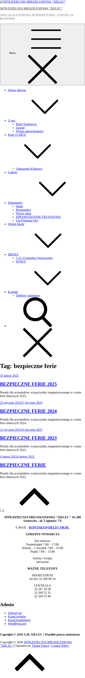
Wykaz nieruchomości (29, 131)
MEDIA (13, 254)
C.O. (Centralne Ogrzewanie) (34, 258)
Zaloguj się (15, 613)
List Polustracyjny (27, 220)
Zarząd (20, 127)
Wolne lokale (16, 224)
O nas (11, 120)
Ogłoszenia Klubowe (29, 168)
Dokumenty (15, 202)
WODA (21, 261)
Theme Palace (40, 645)
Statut (19, 206)
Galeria (12, 172)
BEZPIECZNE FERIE (23, 465)
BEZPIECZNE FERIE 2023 (28, 437)
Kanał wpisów (17, 616)
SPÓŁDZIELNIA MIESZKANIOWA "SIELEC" (31, 8)
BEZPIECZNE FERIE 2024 (28, 411)
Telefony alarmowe (28, 295)
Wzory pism (23, 213)
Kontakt (13, 292)
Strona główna (17, 90)
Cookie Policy (60, 645)
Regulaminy (23, 209)
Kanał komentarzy (19, 620)
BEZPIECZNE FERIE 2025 (28, 384)
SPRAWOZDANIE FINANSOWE (38, 217)
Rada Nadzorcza (26, 124)
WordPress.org (17, 623)
